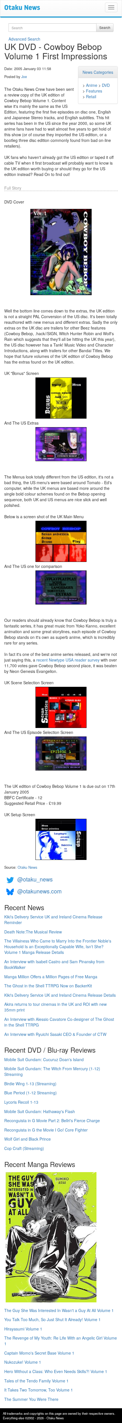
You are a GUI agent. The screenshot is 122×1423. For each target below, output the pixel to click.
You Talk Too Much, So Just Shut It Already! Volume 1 (52, 1319)
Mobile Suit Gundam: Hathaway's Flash (39, 1111)
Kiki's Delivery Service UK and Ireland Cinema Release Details (60, 995)
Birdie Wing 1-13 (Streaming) (30, 1083)
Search (104, 27)
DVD (106, 85)
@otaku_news (35, 879)
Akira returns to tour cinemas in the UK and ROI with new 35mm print (55, 1007)
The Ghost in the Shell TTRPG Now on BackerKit (48, 985)
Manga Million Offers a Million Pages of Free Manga (50, 976)
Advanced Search (24, 39)
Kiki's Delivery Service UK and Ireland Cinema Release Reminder (53, 919)
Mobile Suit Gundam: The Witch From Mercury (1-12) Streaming (52, 1071)
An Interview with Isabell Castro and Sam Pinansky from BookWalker (54, 964)
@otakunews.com (39, 891)
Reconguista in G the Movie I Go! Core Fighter (46, 1130)
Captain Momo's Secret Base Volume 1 (39, 1353)
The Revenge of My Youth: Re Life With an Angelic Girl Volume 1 (60, 1340)
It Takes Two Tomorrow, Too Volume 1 (38, 1390)
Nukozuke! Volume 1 (22, 1362)
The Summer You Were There (31, 1399)
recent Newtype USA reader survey (68, 660)
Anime (91, 85)
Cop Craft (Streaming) (24, 1148)
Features (94, 91)
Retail (91, 96)
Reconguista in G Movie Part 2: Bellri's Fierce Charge (52, 1120)
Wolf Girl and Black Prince (27, 1139)
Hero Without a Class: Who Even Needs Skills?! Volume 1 (55, 1371)
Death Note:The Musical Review (33, 932)
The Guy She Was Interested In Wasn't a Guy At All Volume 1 (59, 1310)
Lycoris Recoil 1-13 (21, 1102)
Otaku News (27, 867)
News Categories (98, 72)
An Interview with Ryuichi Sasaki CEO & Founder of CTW (55, 1034)
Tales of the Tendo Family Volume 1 (36, 1381)
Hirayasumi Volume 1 (23, 1329)
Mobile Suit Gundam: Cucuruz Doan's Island (44, 1059)
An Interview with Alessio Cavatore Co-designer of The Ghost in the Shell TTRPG (59, 1022)
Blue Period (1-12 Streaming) (30, 1092)
